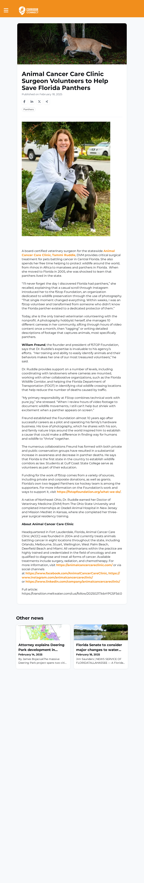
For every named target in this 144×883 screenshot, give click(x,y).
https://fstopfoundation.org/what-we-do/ (89, 492)
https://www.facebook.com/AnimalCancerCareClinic (66, 573)
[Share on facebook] (24, 101)
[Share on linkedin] (31, 101)
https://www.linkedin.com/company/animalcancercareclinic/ (73, 581)
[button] (6, 10)
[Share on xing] (47, 101)
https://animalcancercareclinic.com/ (84, 565)
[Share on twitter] (39, 101)
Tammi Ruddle (63, 255)
